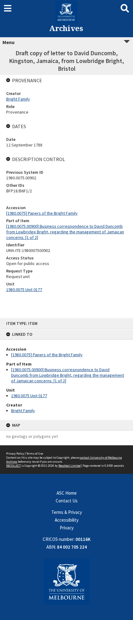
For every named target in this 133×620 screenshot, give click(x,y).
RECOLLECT (13, 466)
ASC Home (67, 493)
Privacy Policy (15, 454)
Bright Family (23, 410)
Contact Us (67, 501)
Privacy (67, 528)
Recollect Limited (69, 466)
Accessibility (67, 520)
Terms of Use (34, 454)
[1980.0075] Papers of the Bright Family (47, 354)
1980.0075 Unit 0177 (29, 395)
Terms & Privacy (66, 512)
